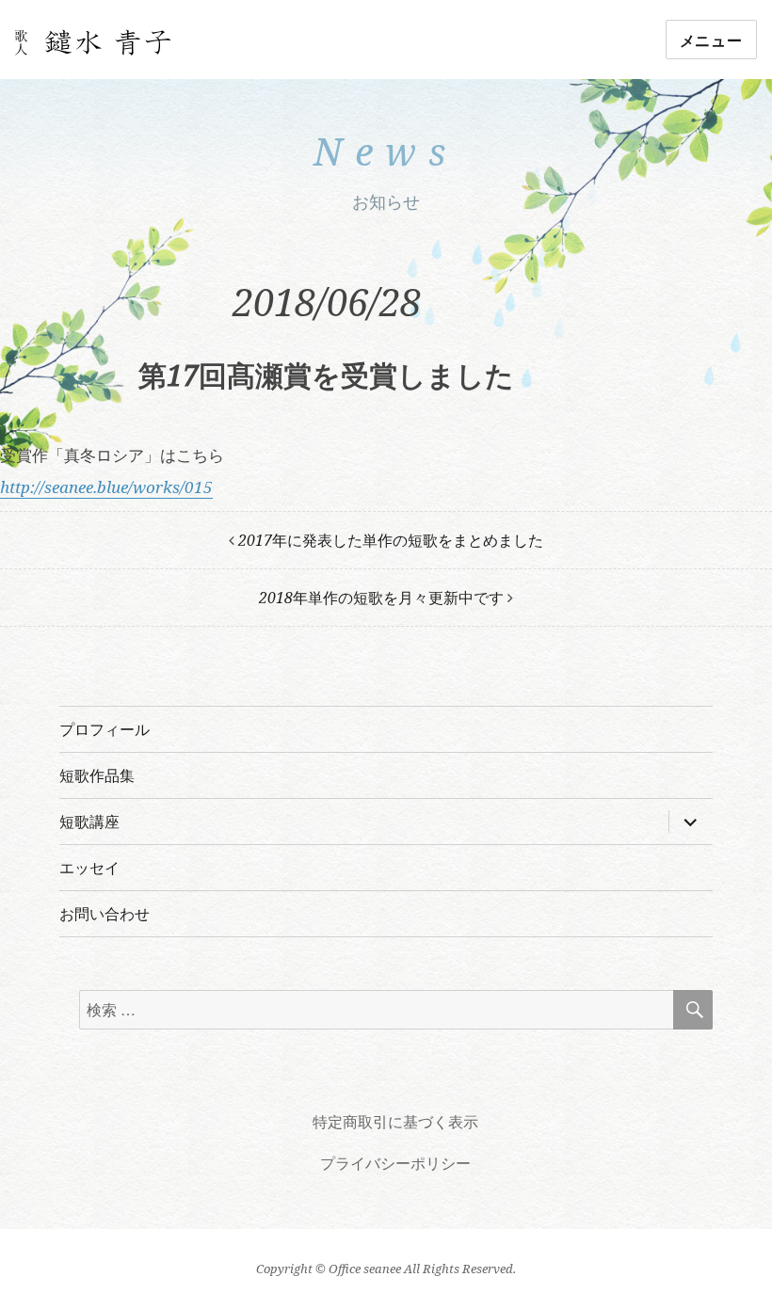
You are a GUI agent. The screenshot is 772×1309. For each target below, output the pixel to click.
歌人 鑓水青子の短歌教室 (92, 43)
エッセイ (89, 867)
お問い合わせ (104, 913)
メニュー (711, 40)
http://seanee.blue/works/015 (106, 487)
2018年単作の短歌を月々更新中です (381, 597)
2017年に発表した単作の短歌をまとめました (390, 540)
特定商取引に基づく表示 (395, 1121)
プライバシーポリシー (395, 1163)
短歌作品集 (97, 775)
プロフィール (104, 729)
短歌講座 (89, 821)
